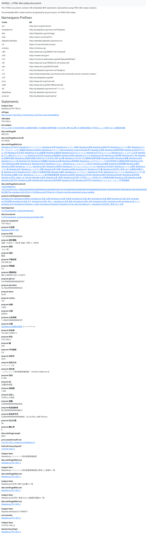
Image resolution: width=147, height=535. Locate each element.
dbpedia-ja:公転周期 (112, 155)
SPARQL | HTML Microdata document (21, 3)
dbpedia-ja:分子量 (95, 169)
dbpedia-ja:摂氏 (108, 158)
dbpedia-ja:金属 (134, 177)
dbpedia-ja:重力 (133, 163)
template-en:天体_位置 (40, 198)
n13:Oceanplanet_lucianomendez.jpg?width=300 (22, 217)
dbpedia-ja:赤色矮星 (70, 161)
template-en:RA (114, 201)
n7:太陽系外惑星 (83, 128)
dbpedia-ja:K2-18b (129, 155)
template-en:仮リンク (131, 201)
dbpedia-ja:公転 (97, 155)
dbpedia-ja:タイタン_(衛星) (67, 147)
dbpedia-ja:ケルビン (53, 163)
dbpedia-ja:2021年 (132, 150)
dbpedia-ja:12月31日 (10, 147)
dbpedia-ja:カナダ (82, 155)
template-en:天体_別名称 (60, 198)
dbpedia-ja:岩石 (39, 166)
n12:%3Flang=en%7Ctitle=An (42, 192)
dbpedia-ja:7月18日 (84, 174)
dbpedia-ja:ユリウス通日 (120, 147)
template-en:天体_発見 (120, 198)
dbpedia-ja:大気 (68, 180)
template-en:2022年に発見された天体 (107, 204)
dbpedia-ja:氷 (24, 161)
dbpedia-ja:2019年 (35, 155)
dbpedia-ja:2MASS (54, 166)
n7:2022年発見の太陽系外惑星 (24, 128)
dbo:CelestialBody (51, 115)
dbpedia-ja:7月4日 (95, 172)
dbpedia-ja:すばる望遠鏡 (35, 152)
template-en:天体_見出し (42, 201)
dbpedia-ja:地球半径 (101, 147)
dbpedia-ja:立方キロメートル (74, 152)
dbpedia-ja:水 (25, 163)
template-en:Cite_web (68, 204)
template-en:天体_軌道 (63, 201)
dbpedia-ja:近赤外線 (130, 174)
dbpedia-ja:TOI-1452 (10, 230)
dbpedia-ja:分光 (10, 172)
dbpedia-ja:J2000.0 (33, 150)
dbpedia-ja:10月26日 (105, 166)
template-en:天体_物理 (101, 198)
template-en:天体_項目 (82, 201)
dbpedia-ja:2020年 (67, 174)
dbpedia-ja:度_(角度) (54, 177)
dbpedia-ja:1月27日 (73, 158)
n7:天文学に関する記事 (66, 128)
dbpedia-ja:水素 (49, 147)
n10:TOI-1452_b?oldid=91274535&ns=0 (18, 442)
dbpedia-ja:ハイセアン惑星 (32, 169)
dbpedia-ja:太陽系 (100, 163)
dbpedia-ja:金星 (25, 180)
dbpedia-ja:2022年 (114, 174)
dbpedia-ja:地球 (99, 174)
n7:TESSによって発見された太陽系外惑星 (108, 128)
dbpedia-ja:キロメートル (114, 172)
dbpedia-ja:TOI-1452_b (11, 462)
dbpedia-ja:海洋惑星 (52, 180)
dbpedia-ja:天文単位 (15, 152)
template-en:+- (85, 204)
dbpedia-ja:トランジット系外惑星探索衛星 (41, 174)
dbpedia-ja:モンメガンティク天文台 (78, 163)
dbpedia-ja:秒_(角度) (52, 169)
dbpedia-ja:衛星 (68, 169)
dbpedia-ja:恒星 (12, 163)
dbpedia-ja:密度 (98, 150)
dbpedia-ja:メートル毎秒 (124, 166)
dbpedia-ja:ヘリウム (23, 166)
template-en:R (7, 204)
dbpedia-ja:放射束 (53, 152)
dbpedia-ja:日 (81, 169)
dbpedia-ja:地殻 (68, 155)
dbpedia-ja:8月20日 (9, 180)
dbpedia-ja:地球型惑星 (114, 150)
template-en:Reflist (22, 198)
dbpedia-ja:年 (15, 169)
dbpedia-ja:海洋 (38, 177)
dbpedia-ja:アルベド (50, 150)
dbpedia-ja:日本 (38, 163)
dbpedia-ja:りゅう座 (9, 161)
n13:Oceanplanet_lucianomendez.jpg (17, 210)
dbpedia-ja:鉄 (38, 180)
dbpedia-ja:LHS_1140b (27, 172)
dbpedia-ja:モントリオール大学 (124, 152)
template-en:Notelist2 (49, 204)
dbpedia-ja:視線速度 (52, 155)
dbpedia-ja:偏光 (57, 172)
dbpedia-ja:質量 (121, 158)
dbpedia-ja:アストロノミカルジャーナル (79, 166)
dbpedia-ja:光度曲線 (39, 161)
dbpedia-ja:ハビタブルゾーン (91, 161)
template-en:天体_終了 (21, 201)
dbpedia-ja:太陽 (55, 161)
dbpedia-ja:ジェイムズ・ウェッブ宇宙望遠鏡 (110, 180)
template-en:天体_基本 (81, 198)
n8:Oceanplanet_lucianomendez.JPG (75, 150)
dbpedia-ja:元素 (121, 177)
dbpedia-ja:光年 (135, 158)
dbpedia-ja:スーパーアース (30, 147)
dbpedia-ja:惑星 (8, 166)
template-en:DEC (100, 201)
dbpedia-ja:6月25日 (83, 180)
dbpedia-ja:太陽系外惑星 (11, 326)
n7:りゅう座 (6, 128)
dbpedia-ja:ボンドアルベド (76, 172)
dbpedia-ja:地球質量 (117, 163)
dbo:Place (17, 115)
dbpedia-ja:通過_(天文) (13, 174)
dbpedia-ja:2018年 (71, 177)
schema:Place (28, 115)
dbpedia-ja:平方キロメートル (98, 152)
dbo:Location (7, 115)
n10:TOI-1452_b (8, 449)
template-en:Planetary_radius (27, 204)
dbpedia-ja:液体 (85, 147)
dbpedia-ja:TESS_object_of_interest (16, 177)
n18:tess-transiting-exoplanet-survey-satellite (74, 192)
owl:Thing (38, 115)
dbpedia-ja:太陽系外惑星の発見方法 (30, 158)
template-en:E (7, 198)
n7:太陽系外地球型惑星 (47, 128)
